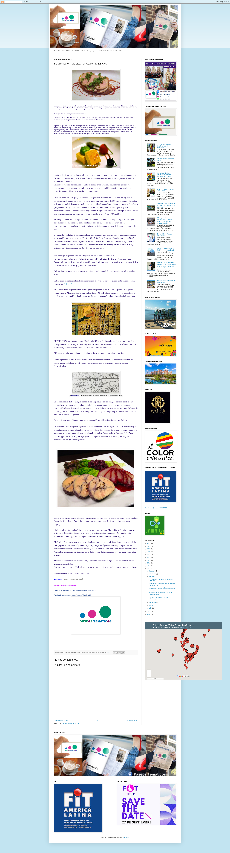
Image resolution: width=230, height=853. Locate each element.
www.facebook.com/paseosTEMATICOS (76, 595)
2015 (149, 566)
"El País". (68, 284)
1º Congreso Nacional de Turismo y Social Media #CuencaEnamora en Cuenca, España (165, 220)
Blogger (126, 837)
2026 (149, 543)
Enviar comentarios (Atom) (71, 723)
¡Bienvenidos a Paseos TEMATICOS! (164, 235)
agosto (151, 605)
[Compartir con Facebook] (121, 652)
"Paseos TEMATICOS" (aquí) (72, 579)
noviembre (152, 574)
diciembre (152, 571)
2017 (149, 560)
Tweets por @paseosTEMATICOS (156, 508)
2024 (149, 546)
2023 (149, 549)
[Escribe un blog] (117, 652)
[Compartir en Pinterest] (123, 652)
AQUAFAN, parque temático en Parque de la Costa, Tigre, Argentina (166, 205)
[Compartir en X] (119, 652)
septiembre (152, 602)
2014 (149, 568)
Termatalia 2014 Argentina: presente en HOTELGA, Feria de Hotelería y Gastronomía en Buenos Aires (166, 265)
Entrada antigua (132, 720)
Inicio (97, 720)
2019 (149, 554)
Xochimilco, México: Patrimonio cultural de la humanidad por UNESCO (165, 174)
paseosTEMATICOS (68, 585)
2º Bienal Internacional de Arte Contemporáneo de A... (158, 598)
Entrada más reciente (61, 720)
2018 (149, 557)
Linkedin (57, 590)
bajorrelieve (75, 396)
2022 (149, 552)
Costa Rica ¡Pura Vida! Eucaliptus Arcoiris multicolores (164, 146)
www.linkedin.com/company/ (72, 590)
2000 (149, 614)
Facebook (57, 595)
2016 (149, 563)
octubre (151, 576)
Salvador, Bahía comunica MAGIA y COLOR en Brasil (165, 249)
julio (150, 608)
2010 (149, 612)
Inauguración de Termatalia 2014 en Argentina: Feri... (160, 593)
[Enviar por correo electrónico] (114, 652)
